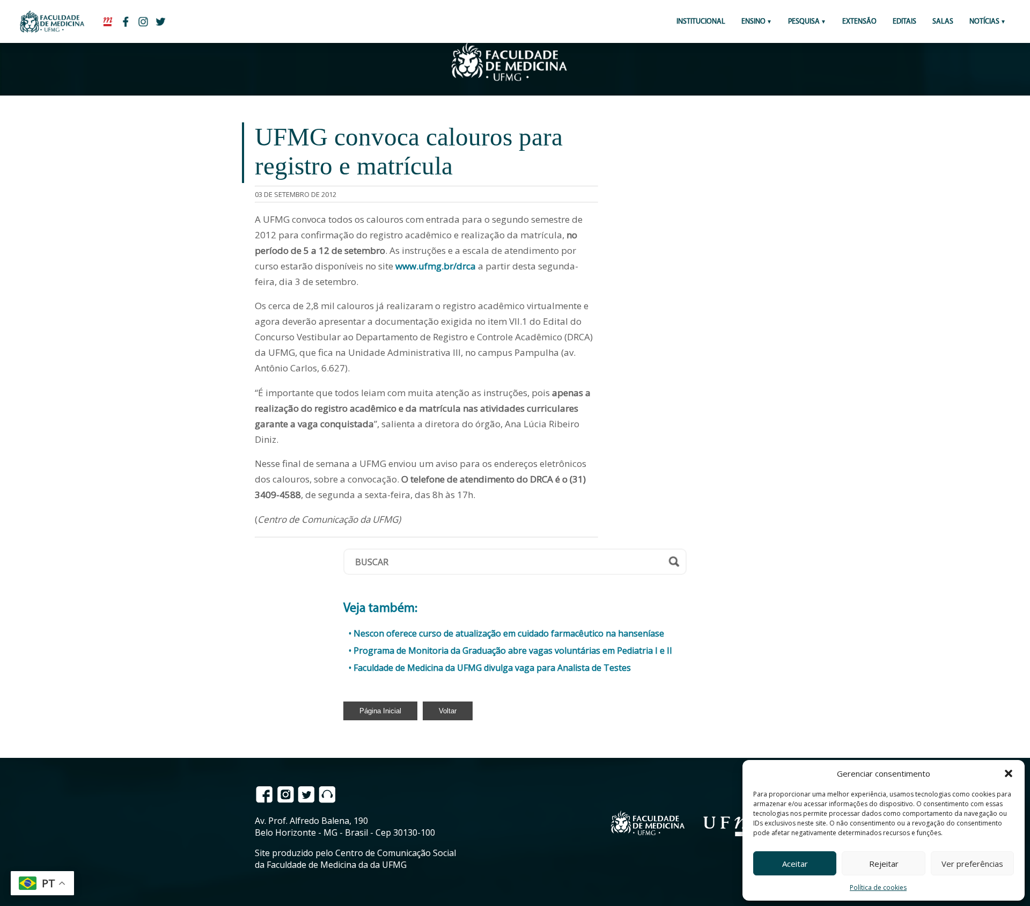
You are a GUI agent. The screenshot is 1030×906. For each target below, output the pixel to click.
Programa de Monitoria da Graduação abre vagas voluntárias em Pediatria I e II (513, 650)
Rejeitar (884, 863)
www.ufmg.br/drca (435, 266)
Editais (904, 22)
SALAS (942, 22)
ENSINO (753, 22)
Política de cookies (878, 887)
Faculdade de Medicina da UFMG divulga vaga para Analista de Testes (492, 668)
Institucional (700, 22)
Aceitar (795, 863)
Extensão (859, 22)
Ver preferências (972, 863)
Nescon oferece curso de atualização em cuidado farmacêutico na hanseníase (509, 633)
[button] (1008, 773)
